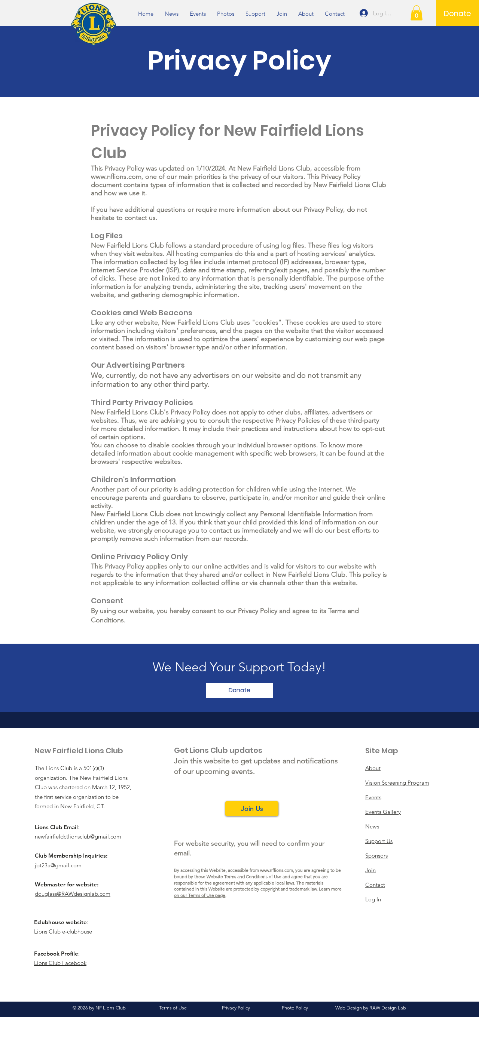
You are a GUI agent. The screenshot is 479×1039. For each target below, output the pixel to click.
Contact (375, 884)
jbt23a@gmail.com (58, 865)
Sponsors (376, 855)
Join (370, 870)
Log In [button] (373, 899)
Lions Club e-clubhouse (63, 931)
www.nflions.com (116, 176)
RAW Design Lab (387, 1008)
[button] (416, 13)
